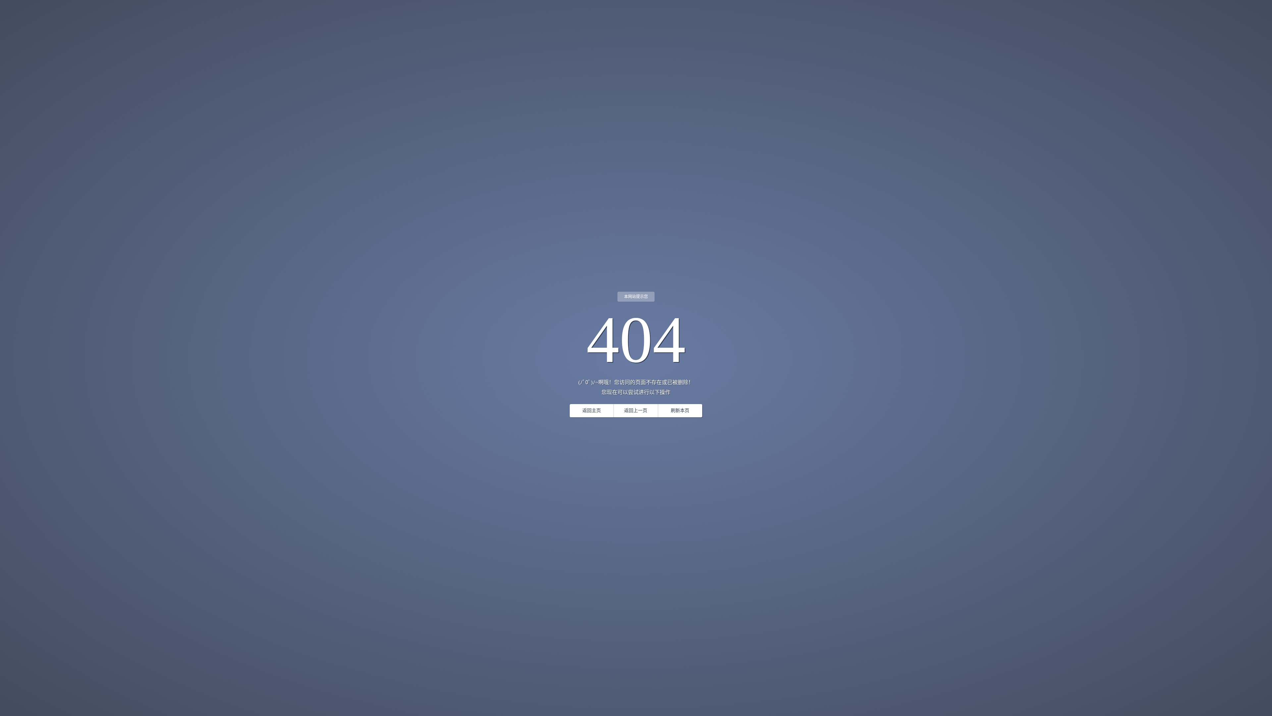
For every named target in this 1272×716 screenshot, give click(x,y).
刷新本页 (680, 410)
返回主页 (591, 410)
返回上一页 (635, 410)
